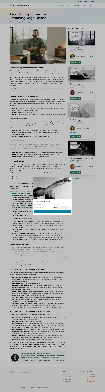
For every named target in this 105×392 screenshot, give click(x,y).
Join (52, 212)
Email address (38, 204)
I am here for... (56, 204)
